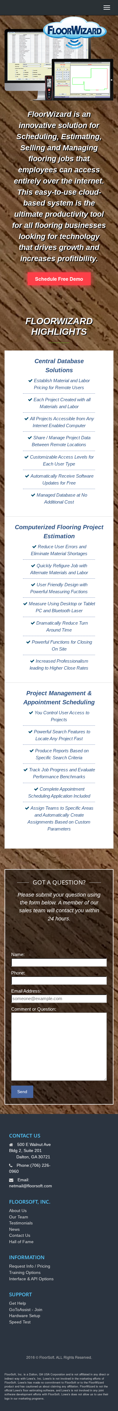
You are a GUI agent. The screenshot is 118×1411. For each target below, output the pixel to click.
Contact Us (19, 1235)
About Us (18, 1210)
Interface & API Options (31, 1278)
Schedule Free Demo (59, 278)
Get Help (17, 1303)
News (14, 1229)
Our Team (18, 1216)
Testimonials (21, 1223)
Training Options (25, 1272)
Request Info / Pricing (29, 1266)
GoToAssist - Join (25, 1309)
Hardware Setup (24, 1315)
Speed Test (20, 1322)
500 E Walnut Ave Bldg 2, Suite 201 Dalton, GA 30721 (30, 1150)
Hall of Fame (21, 1241)
